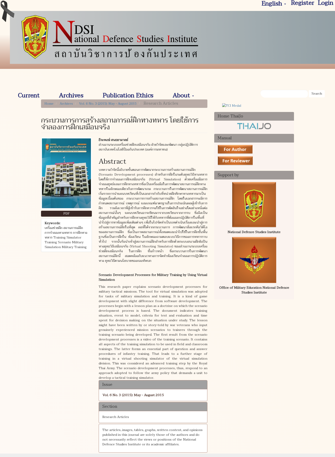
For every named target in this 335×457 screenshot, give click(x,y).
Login (325, 3)
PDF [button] (66, 213)
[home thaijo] (254, 125)
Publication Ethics (128, 94)
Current (29, 94)
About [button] (182, 94)
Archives (71, 94)
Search (317, 93)
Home (49, 103)
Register (302, 3)
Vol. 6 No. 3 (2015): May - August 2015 (108, 103)
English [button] (273, 4)
